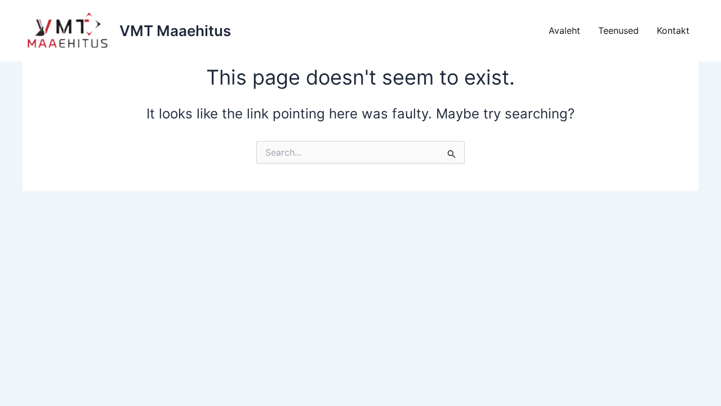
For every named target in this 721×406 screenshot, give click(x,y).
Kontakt (673, 30)
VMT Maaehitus (175, 30)
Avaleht (564, 30)
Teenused (618, 30)
